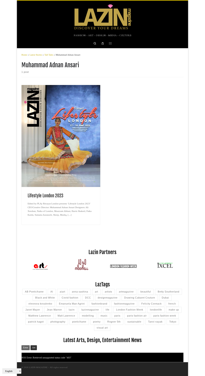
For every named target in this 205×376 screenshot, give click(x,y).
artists (108, 291)
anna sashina (80, 291)
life (107, 309)
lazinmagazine (90, 309)
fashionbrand (99, 303)
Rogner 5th (114, 321)
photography (57, 321)
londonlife (156, 309)
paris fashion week (164, 315)
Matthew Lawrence (39, 315)
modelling (88, 315)
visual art (102, 327)
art (96, 291)
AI (51, 291)
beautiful (145, 291)
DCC (88, 297)
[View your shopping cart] (103, 43)
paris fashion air (137, 315)
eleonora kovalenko (40, 303)
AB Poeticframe (34, 291)
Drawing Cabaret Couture (139, 297)
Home (24, 54)
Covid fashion (70, 297)
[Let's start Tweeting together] (182, 369)
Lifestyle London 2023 (45, 195)
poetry (97, 321)
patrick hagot (36, 321)
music (104, 315)
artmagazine (126, 291)
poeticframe (79, 321)
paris (117, 315)
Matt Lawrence (66, 315)
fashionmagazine (124, 303)
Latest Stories (36, 54)
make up (174, 309)
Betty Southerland (168, 291)
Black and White (45, 297)
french (172, 303)
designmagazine (108, 297)
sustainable (134, 321)
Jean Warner (54, 309)
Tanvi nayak (155, 321)
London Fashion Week (129, 309)
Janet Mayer (32, 309)
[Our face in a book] (170, 369)
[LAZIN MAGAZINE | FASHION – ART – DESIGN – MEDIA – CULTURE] (102, 17)
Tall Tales (48, 54)
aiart (62, 291)
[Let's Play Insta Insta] (158, 369)
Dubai (165, 297)
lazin (72, 309)
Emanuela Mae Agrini (72, 303)
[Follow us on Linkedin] (176, 369)
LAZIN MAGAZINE (38, 367)
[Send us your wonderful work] (164, 369)
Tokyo (172, 321)
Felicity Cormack (151, 303)
